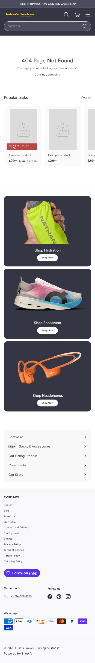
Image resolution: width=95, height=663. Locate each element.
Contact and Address (16, 527)
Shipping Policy (13, 561)
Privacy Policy (12, 544)
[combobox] (47, 26)
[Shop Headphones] (47, 367)
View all (86, 97)
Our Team (9, 521)
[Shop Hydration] (47, 222)
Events (8, 538)
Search (8, 505)
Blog (6, 510)
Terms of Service (14, 549)
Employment (11, 533)
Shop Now (47, 257)
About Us (9, 516)
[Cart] (77, 14)
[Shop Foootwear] (47, 295)
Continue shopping (47, 74)
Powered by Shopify (18, 653)
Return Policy (12, 555)
